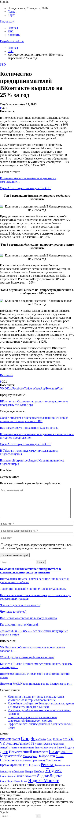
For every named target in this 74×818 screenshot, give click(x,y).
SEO (10, 31)
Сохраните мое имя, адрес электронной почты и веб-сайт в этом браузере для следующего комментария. (36, 546)
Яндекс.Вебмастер (26, 776)
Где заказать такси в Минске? (19, 624)
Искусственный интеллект (28, 752)
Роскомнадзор (6, 771)
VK (71, 739)
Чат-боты (39, 771)
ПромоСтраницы (11, 765)
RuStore (57, 739)
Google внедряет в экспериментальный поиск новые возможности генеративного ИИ (34, 419)
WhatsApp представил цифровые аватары (27, 657)
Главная (13, 28)
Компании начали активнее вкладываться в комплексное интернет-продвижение (30, 570)
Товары (29, 771)
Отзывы (60, 756)
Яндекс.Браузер (7, 776)
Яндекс (53, 770)
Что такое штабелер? (13, 611)
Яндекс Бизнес (20, 781)
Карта (11, 15)
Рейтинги (34, 765)
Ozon (49, 739)
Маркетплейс (11, 756)
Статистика (18, 771)
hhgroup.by (7, 21)
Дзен (4, 751)
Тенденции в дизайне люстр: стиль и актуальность (33, 588)
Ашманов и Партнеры (22, 747)
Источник (6, 375)
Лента (11, 11)
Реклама (47, 764)
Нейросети (46, 756)
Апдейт (5, 747)
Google (28, 738)
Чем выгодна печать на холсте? (20, 605)
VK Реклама (9, 743)
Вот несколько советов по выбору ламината (28, 618)
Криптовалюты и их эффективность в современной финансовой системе (32, 718)
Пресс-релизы (38, 761)
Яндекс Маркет (43, 780)
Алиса (48, 743)
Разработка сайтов (12, 41)
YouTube (39, 744)
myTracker (41, 739)
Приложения (53, 760)
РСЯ (25, 765)
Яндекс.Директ (49, 775)
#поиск (5, 739)
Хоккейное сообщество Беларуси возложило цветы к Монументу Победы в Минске (41, 705)
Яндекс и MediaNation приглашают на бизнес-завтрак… (36, 683)
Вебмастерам (49, 747)
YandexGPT (26, 743)
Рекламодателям (62, 765)
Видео (60, 747)
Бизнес (39, 747)
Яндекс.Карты (6, 781)
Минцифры (30, 756)
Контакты (14, 34)
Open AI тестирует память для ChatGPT (25, 188)
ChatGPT (16, 739)
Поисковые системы (15, 760)
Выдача (69, 747)
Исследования (60, 751)
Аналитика (58, 743)
